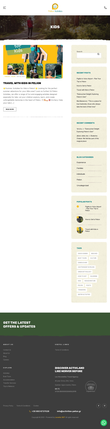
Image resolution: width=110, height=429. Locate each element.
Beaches (94, 253)
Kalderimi (93, 276)
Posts (88, 285)
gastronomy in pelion (86, 267)
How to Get (82, 276)
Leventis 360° (60, 417)
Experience (81, 162)
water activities (84, 294)
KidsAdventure (90, 281)
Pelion (13, 76)
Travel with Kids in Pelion (22, 83)
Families (7, 76)
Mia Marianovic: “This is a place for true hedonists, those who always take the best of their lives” (89, 104)
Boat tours (82, 258)
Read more (10, 109)
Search (79, 51)
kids (79, 281)
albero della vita (82, 136)
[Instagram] (104, 405)
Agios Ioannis (83, 253)
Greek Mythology (84, 271)
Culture (93, 258)
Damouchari (82, 262)
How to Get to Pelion (84, 86)
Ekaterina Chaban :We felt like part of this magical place (88, 138)
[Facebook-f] (98, 405)
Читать (79, 129)
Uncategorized (83, 185)
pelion (80, 285)
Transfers (82, 290)
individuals (81, 174)
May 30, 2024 (21, 76)
